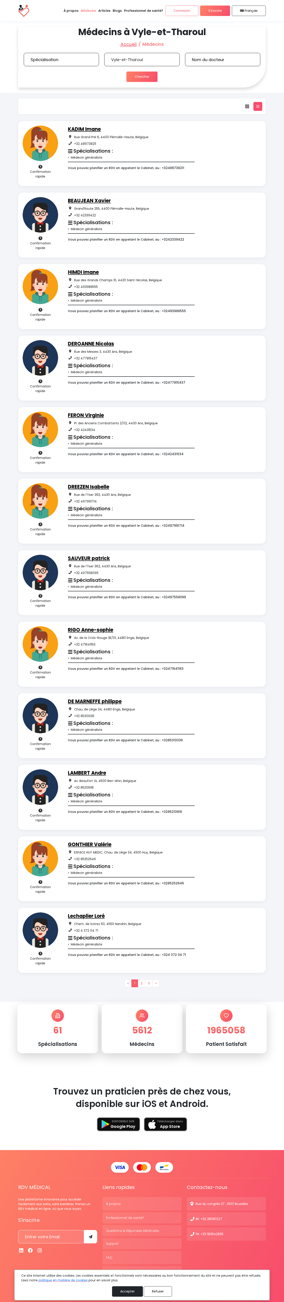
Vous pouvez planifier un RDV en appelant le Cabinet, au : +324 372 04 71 (127, 955)
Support (112, 1243)
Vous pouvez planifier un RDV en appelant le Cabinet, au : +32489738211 (126, 168)
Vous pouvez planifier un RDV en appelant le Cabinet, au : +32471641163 (125, 668)
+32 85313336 (84, 716)
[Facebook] (31, 1250)
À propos (113, 1204)
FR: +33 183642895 (209, 1234)
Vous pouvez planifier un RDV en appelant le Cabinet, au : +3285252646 (126, 883)
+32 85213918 (84, 787)
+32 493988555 (86, 287)
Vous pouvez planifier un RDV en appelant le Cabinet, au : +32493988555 (127, 311)
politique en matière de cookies (63, 1280)
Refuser (158, 1291)
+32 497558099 (86, 573)
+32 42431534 (84, 430)
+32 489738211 (85, 144)
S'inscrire (215, 10)
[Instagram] (40, 1250)
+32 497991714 (85, 501)
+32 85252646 (85, 859)
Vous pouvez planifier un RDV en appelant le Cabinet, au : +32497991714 (126, 525)
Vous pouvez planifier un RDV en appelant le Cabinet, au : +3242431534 (125, 454)
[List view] (257, 106)
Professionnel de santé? (125, 1218)
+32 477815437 (85, 358)
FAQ (109, 1257)
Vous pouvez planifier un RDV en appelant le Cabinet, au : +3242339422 (126, 239)
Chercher (142, 76)
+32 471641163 (84, 644)
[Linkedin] (21, 1250)
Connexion (182, 10)
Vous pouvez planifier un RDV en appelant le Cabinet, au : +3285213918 (125, 812)
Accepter (127, 1291)
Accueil (128, 44)
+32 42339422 (85, 215)
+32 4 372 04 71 (86, 930)
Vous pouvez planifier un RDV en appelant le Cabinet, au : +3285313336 (125, 740)
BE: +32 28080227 (209, 1219)
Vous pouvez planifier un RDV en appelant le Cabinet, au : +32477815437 (126, 382)
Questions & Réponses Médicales (132, 1230)
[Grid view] (247, 106)
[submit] (90, 1236)
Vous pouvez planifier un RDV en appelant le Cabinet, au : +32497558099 (127, 597)
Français (251, 10)
